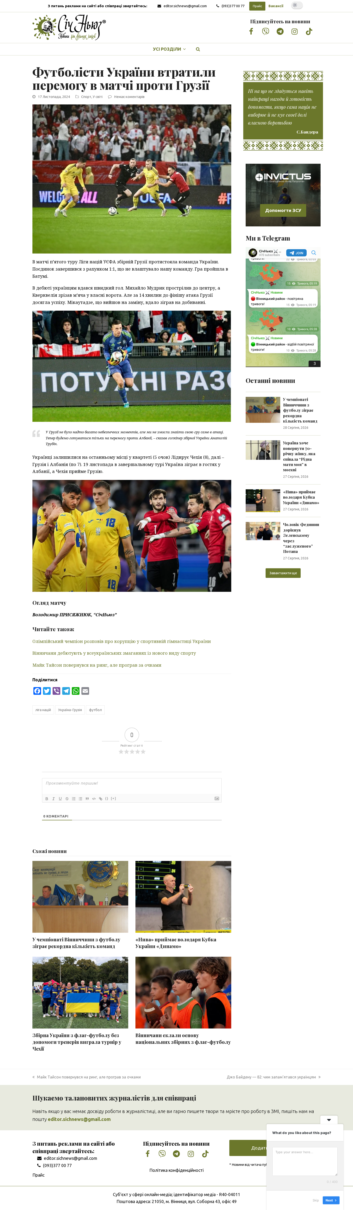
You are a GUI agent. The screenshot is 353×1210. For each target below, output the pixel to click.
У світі (98, 97)
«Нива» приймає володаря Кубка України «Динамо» (175, 942)
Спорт (86, 97)
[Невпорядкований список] (80, 799)
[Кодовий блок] (94, 799)
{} (107, 798)
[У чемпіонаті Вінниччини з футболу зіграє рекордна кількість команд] (263, 409)
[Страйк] (67, 799)
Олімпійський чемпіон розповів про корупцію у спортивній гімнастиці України (121, 641)
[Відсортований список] (73, 799)
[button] (198, 49)
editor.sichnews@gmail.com (185, 6)
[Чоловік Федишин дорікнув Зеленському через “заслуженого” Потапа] (263, 530)
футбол (95, 710)
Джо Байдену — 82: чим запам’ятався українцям (271, 1077)
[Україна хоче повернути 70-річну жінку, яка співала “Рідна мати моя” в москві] (263, 450)
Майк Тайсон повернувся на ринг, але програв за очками (96, 665)
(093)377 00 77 (233, 6)
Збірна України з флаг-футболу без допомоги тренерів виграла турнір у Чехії (76, 1042)
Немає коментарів (129, 97)
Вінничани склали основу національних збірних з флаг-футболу (183, 1038)
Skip (316, 1200)
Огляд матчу (49, 602)
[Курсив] (53, 799)
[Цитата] (87, 799)
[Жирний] (46, 799)
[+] (113, 798)
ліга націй (43, 710)
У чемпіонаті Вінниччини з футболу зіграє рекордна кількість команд (76, 942)
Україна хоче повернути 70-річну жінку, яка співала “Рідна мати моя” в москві (299, 456)
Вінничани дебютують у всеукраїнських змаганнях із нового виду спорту (114, 653)
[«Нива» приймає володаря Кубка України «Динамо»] (263, 500)
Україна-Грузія (70, 710)
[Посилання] (100, 799)
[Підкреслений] (60, 799)
